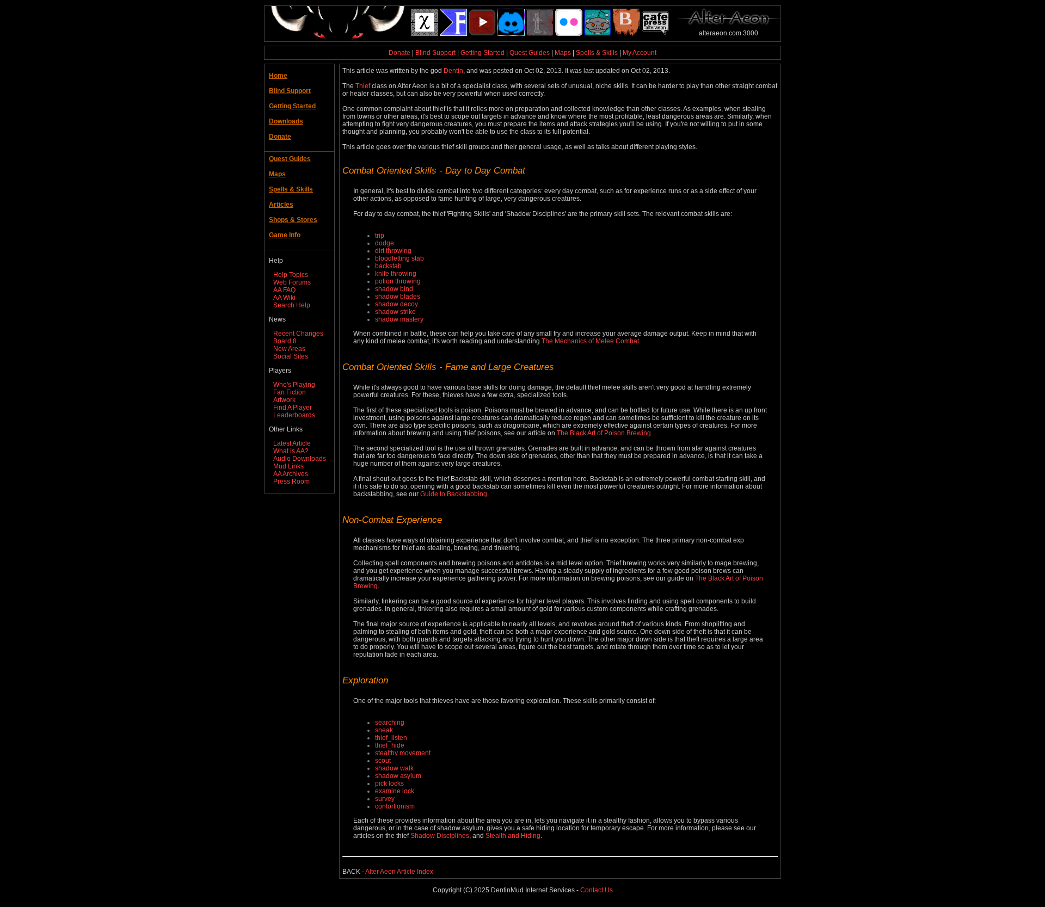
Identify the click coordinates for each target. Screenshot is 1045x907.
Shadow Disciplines (439, 836)
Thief (362, 86)
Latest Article (292, 443)
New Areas (289, 349)
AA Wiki (284, 297)
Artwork (284, 400)
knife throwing (395, 273)
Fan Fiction (289, 392)
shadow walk (394, 768)
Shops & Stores (293, 220)
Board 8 (285, 341)
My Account (639, 53)
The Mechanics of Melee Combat (590, 341)
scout (383, 760)
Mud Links (288, 466)
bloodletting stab (399, 258)
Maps (563, 53)
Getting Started (482, 53)
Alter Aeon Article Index (399, 871)
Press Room (291, 481)
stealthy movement (403, 753)
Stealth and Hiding (512, 836)
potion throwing (398, 281)
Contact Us (596, 890)
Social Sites (290, 356)
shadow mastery (399, 319)
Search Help (291, 305)
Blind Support (435, 53)
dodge (384, 243)
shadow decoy (396, 304)
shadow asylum (398, 776)
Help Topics (290, 275)
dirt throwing (393, 251)
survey (385, 799)
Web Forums (292, 282)
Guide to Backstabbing (453, 494)
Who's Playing (294, 384)
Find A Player (292, 407)
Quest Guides (529, 53)
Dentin (453, 71)
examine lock (394, 791)
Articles (281, 204)
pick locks (389, 783)
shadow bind (394, 289)
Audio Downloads (299, 458)
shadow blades (397, 296)
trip (379, 235)
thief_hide (389, 745)
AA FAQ (284, 290)
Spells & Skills (597, 53)
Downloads (286, 121)
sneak (384, 730)
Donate (399, 53)
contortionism (395, 806)
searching (389, 722)
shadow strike (395, 312)
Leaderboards (294, 415)
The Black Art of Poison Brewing (604, 433)
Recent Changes (298, 333)
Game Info (284, 235)
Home (278, 75)
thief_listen (391, 738)
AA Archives (290, 474)
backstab (388, 266)
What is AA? (291, 451)
